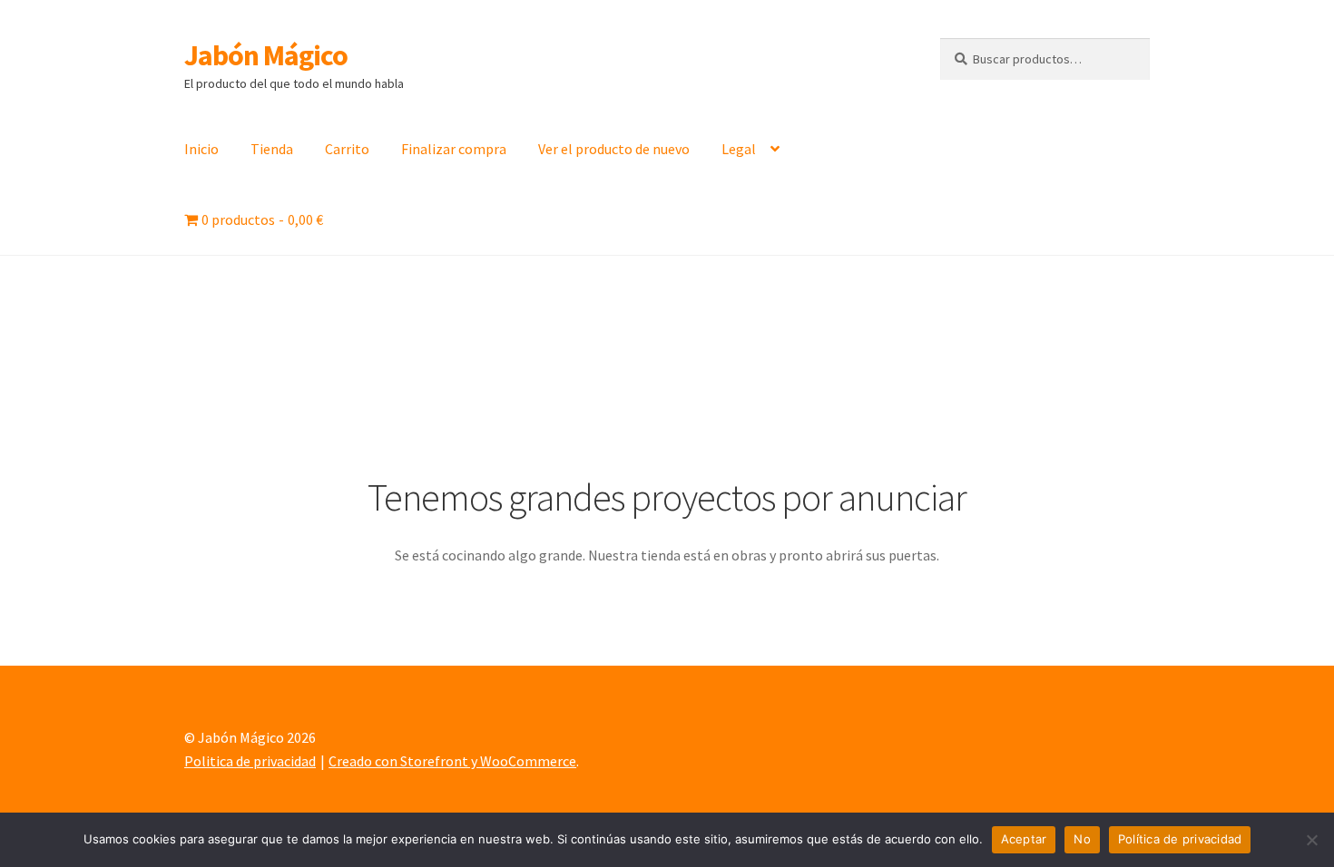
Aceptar (1024, 839)
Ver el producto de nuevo (614, 149)
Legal (738, 149)
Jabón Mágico (266, 55)
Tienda (271, 149)
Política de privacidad (1180, 839)
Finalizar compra (453, 149)
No (1082, 839)
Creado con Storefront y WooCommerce (452, 761)
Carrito (347, 149)
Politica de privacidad (250, 761)
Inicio (201, 149)
